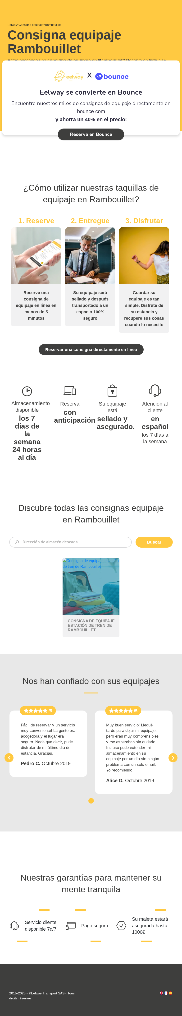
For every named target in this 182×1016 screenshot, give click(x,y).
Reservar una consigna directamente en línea (91, 349)
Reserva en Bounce (91, 134)
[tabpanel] (48, 744)
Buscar (154, 542)
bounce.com (91, 111)
